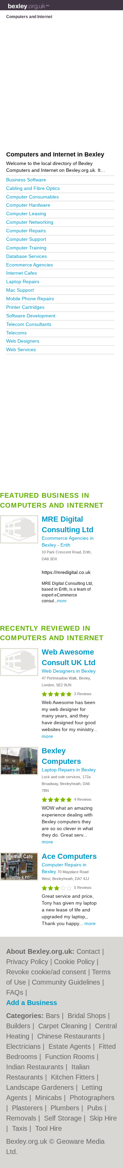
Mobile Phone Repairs (30, 298)
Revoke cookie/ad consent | (49, 972)
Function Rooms (71, 1056)
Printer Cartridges (25, 307)
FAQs (14, 992)
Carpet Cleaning (63, 1026)
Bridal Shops (88, 1015)
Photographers (92, 1097)
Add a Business (31, 1002)
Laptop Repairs (22, 281)
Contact (88, 951)
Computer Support (26, 239)
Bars (54, 1015)
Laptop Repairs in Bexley (69, 769)
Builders (19, 1026)
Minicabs (49, 1097)
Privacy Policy (27, 961)
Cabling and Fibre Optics (33, 188)
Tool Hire (48, 1128)
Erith (65, 545)
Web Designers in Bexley (69, 671)
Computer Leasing (26, 213)
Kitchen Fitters (74, 1077)
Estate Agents (71, 1046)
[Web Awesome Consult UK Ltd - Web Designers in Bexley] (19, 674)
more (62, 601)
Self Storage (64, 1118)
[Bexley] (49, 10)
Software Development (30, 315)
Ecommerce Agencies (29, 264)
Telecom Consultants (28, 324)
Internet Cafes (21, 273)
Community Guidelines (66, 982)
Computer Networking (29, 222)
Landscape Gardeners (41, 1087)
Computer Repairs (26, 230)
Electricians (24, 1046)
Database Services (26, 256)
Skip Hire (103, 1118)
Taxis (20, 1128)
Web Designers (22, 341)
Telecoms (16, 332)
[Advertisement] (61, 420)
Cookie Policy (74, 961)
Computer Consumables (32, 197)
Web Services (21, 349)
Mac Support (20, 290)
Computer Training (26, 247)
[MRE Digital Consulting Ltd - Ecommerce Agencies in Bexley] (19, 542)
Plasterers (28, 1108)
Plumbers (66, 1108)
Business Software (26, 179)
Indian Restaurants (36, 1067)
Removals (22, 1118)
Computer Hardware (28, 205)
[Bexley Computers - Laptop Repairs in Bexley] (19, 773)
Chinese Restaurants (70, 1036)
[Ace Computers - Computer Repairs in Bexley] (19, 879)
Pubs (96, 1108)
